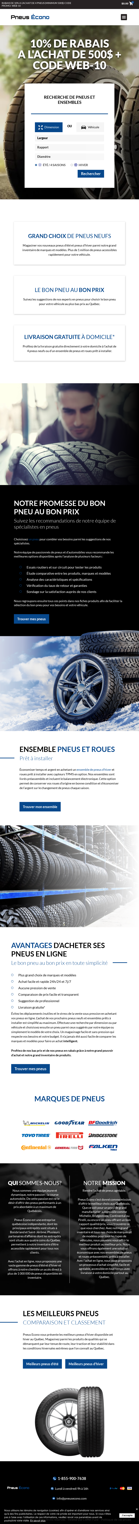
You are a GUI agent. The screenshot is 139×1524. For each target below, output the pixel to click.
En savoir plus (37, 1520)
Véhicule (93, 127)
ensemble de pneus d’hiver (94, 769)
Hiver (83, 165)
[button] (124, 17)
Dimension (51, 127)
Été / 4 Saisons (54, 165)
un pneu (33, 539)
